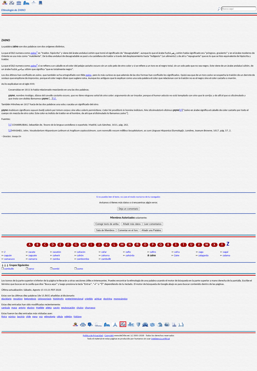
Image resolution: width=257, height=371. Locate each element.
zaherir (56, 255)
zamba (56, 259)
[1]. (54, 98)
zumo (80, 269)
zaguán (8, 255)
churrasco (90, 308)
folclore (77, 316)
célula (60, 316)
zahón (80, 255)
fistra (4, 316)
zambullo (9, 269)
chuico (80, 308)
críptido (89, 299)
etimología (49, 316)
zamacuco (9, 259)
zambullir (106, 259)
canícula (5, 308)
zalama (226, 255)
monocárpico (120, 299)
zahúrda (130, 255)
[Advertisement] (128, 26)
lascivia (20, 316)
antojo (22, 308)
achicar (98, 299)
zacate (31, 252)
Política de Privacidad (93, 335)
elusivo (30, 308)
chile (28, 316)
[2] (180, 110)
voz (41, 316)
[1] (10, 125)
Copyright (109, 335)
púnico (12, 316)
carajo (56, 308)
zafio (128, 252)
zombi (56, 269)
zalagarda (203, 255)
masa (14, 308)
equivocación (68, 308)
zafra (177, 252)
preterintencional (74, 299)
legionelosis (30, 299)
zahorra (105, 255)
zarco (31, 269)
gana (34, 316)
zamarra (32, 259)
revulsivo (18, 299)
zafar (104, 252)
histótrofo (58, 299)
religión (68, 316)
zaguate (32, 255)
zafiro (153, 252)
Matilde (40, 308)
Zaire (176, 255)
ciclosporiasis (44, 299)
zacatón (57, 252)
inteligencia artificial (160, 339)
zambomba (83, 259)
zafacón (81, 252)
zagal (225, 252)
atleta (49, 308)
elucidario (6, 299)
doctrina (107, 299)
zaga (201, 252)
